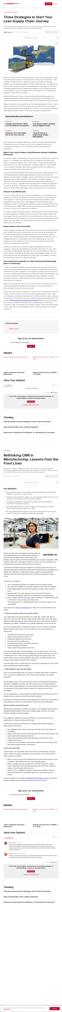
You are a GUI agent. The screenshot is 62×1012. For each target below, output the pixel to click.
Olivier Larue (7, 32)
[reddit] (33, 37)
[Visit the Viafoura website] (54, 392)
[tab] (8, 385)
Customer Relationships (11, 12)
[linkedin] (28, 37)
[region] (31, 389)
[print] (57, 37)
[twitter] (31, 37)
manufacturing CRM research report (36, 778)
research (17, 581)
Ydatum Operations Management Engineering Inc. (26, 300)
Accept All (54, 1008)
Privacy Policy (6, 1009)
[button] (5, 4)
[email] (36, 37)
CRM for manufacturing (22, 607)
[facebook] (25, 37)
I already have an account (31, 404)
